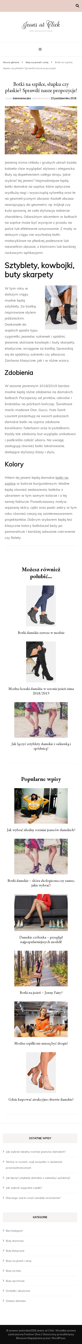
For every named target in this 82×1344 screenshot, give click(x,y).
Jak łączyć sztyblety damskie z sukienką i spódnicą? (41, 746)
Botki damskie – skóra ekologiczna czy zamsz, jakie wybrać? (41, 883)
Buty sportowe (15, 1281)
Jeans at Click (41, 24)
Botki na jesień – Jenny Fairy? (41, 992)
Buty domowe (15, 1241)
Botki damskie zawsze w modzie (41, 632)
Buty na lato (13, 1270)
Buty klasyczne (15, 1250)
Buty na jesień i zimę (18, 1261)
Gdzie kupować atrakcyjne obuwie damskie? (41, 1099)
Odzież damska (16, 1301)
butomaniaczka (22, 98)
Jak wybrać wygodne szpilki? (24, 1187)
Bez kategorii (14, 1230)
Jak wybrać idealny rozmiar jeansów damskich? (41, 829)
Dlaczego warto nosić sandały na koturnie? (33, 1198)
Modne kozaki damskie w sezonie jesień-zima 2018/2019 (41, 691)
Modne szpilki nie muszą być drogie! (41, 1043)
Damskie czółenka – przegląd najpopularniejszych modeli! (41, 939)
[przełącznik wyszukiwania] (77, 6)
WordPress (58, 1338)
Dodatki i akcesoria (18, 1290)
